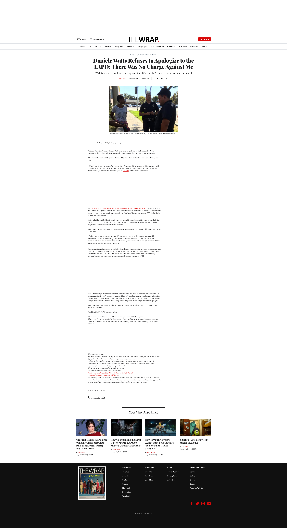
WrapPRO (119, 46)
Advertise (125, 476)
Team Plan (149, 476)
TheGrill (130, 46)
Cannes (193, 472)
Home (132, 55)
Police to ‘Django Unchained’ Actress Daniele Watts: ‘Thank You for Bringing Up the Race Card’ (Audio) (122, 306)
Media (204, 46)
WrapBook (126, 496)
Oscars (192, 484)
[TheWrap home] (143, 39)
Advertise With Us (196, 488)
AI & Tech (183, 46)
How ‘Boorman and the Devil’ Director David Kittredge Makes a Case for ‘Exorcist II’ (126, 442)
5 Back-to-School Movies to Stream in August (194, 441)
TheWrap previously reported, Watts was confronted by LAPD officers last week (119, 208)
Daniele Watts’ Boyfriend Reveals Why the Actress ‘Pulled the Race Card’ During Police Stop (123, 159)
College (192, 476)
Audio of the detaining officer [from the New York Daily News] (110, 373)
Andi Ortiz (185, 446)
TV (89, 46)
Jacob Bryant (151, 452)
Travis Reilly (122, 78)
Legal (170, 468)
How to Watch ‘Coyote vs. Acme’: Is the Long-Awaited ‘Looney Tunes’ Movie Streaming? (159, 444)
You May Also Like (143, 412)
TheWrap (126, 170)
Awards (107, 46)
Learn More (149, 480)
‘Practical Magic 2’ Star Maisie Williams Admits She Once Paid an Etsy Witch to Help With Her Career (91, 444)
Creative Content (143, 55)
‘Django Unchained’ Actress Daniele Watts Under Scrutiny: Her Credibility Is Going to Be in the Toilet (124, 230)
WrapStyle (142, 46)
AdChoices (171, 480)
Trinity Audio (109, 143)
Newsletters (98, 39)
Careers (125, 484)
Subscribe (204, 39)
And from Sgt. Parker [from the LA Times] (103, 375)
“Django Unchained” (95, 151)
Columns (171, 46)
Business (194, 46)
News (82, 46)
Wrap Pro (149, 468)
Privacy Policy (172, 476)
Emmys (193, 480)
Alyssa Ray (81, 452)
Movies (98, 46)
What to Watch (157, 46)
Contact (125, 480)
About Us (125, 472)
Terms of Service (173, 472)
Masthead (126, 488)
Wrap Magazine (197, 468)
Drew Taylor (116, 449)
